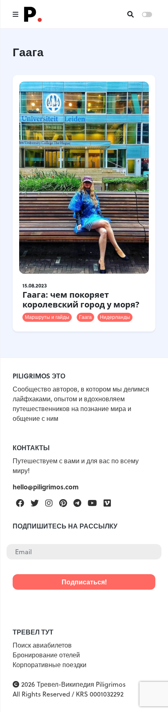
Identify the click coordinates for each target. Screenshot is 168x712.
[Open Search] (130, 14)
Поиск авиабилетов (42, 645)
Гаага (85, 317)
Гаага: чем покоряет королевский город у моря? (80, 299)
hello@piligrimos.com (46, 486)
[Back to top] (147, 691)
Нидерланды (115, 317)
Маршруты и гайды (47, 317)
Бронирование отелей (46, 654)
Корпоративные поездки (49, 664)
